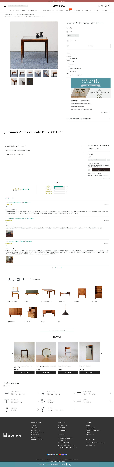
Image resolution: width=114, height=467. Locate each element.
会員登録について (62, 425)
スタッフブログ (90, 435)
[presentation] (13, 353)
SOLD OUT (91, 45)
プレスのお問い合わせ (63, 443)
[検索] (102, 6)
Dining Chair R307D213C (64, 366)
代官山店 (93, 430)
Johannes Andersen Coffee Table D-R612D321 (19, 202)
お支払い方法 (34, 428)
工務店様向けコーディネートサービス (67, 447)
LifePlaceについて (90, 428)
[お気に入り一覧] (109, 6)
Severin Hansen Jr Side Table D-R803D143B (23, 366)
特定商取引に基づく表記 (37, 439)
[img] (9, 204)
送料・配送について (36, 430)
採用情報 (88, 432)
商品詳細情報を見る (100, 170)
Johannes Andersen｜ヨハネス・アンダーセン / (15, 17)
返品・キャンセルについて (37, 432)
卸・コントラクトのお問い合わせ (66, 445)
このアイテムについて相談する (94, 173)
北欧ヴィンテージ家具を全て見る (57, 330)
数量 (67, 40)
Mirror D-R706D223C (85, 366)
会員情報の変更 (62, 430)
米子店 (98, 430)
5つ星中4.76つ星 (25, 189)
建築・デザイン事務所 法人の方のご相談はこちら (81, 109)
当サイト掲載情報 (90, 445)
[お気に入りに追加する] (68, 46)
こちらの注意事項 (93, 166)
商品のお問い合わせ (63, 440)
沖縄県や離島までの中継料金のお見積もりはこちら (81, 103)
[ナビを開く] (5, 6)
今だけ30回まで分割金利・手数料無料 (57, 1)
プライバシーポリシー (36, 437)
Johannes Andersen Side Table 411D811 (26, 14)
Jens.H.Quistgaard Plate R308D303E (46, 366)
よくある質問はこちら (106, 112)
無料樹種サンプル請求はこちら (77, 106)
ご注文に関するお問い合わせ (65, 438)
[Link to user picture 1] (9, 233)
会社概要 (88, 425)
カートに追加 (24, 372)
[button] (49, 186)
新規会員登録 (61, 428)
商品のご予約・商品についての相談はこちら (80, 100)
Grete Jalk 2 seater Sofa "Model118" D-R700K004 (20, 241)
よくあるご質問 (35, 435)
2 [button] (55, 268)
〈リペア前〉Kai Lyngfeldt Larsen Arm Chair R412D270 (21, 218)
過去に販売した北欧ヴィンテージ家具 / (35, 17)
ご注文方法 (33, 425)
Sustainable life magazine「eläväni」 (95, 443)
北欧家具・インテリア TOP (10, 14)
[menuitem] (7, 10)
